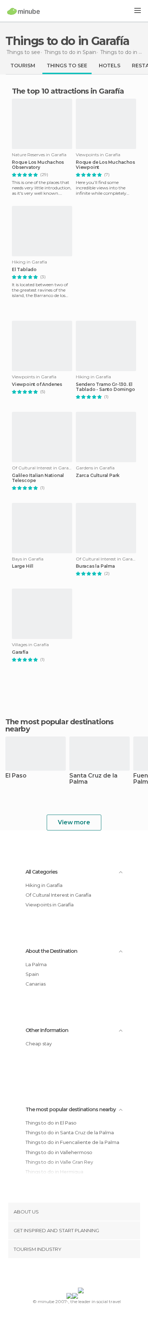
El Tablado (24, 269)
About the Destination (51, 951)
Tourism (22, 65)
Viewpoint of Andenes (37, 384)
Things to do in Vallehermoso (59, 1152)
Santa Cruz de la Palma (93, 779)
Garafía (20, 652)
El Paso (16, 776)
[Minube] (23, 11)
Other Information (47, 1030)
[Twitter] (72, 1274)
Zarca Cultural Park (98, 475)
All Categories (41, 872)
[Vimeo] (81, 1274)
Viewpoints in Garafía (50, 904)
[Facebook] (62, 1274)
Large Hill (22, 566)
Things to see (67, 65)
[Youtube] (90, 1274)
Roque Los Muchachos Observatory (38, 165)
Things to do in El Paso (51, 1123)
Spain (32, 974)
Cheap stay (39, 1043)
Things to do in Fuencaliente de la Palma (72, 1142)
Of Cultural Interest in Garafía (58, 895)
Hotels (109, 65)
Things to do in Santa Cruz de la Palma (70, 1132)
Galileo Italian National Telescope (38, 478)
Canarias (36, 984)
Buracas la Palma (95, 566)
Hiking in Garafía (44, 885)
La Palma (36, 964)
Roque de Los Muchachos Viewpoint (105, 165)
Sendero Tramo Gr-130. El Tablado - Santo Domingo (105, 387)
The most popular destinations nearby (59, 725)
